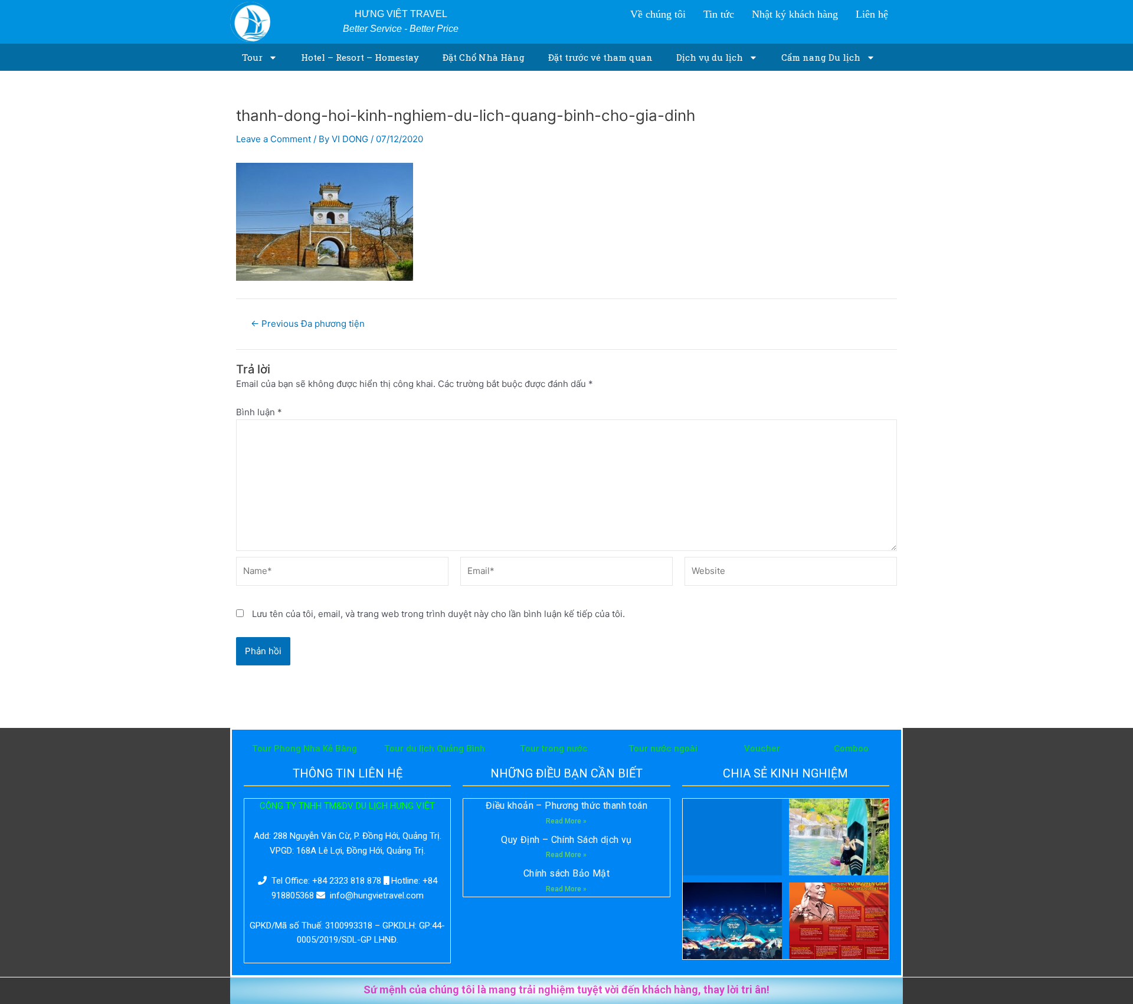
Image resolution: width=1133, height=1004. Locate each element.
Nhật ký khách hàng (795, 14)
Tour (252, 57)
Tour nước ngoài (663, 748)
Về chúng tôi (658, 14)
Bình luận (259, 412)
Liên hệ (872, 14)
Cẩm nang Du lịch (820, 57)
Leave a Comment (273, 139)
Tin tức (718, 14)
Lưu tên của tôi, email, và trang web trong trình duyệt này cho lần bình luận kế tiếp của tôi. (438, 613)
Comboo (851, 748)
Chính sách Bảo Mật (566, 873)
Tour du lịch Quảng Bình (434, 748)
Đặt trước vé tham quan (600, 57)
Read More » (566, 821)
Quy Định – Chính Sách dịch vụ (566, 839)
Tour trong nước (554, 748)
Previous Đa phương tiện (308, 323)
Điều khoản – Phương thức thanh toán (566, 805)
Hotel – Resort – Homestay (360, 57)
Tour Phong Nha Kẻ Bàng (304, 748)
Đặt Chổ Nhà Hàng (484, 57)
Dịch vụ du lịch (709, 57)
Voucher (762, 748)
